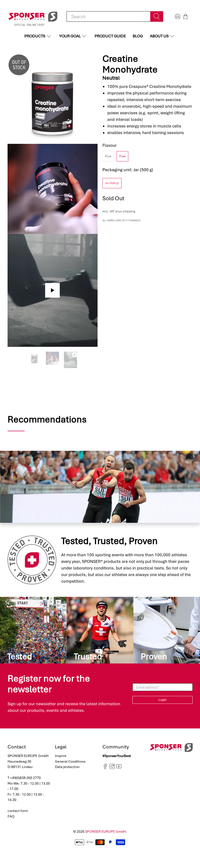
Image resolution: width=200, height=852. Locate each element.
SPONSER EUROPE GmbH (105, 831)
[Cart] (185, 16)
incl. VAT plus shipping (118, 211)
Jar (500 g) (112, 183)
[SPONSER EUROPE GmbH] (33, 16)
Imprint (60, 756)
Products (34, 36)
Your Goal (70, 36)
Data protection (67, 767)
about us (159, 36)
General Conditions (70, 761)
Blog (138, 36)
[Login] (177, 16)
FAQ (11, 816)
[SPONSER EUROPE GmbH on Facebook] (105, 768)
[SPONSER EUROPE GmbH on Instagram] (112, 768)
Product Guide (110, 36)
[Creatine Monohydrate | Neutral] (53, 98)
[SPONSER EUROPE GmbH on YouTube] (119, 768)
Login (163, 700)
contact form (18, 811)
